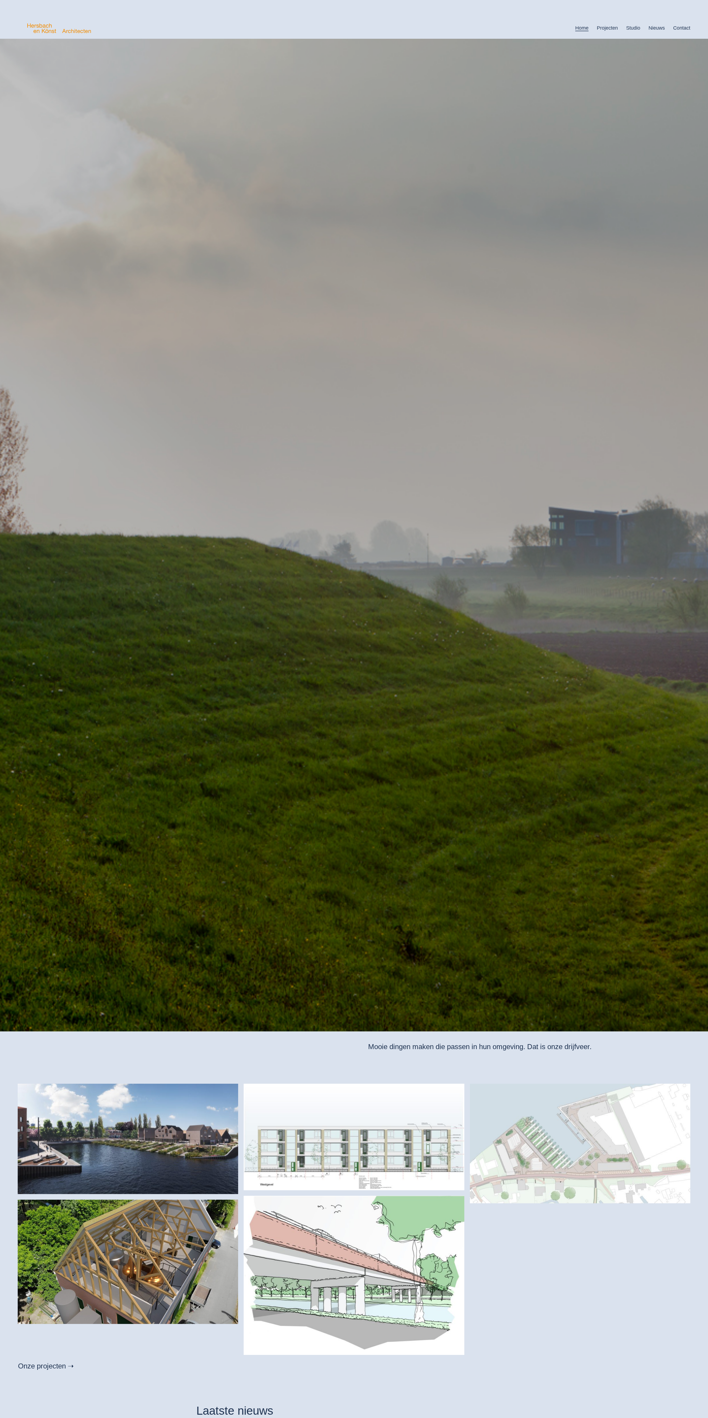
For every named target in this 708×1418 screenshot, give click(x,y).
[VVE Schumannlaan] (354, 1137)
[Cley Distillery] (128, 1262)
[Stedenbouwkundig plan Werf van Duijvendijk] (580, 1143)
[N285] (354, 1275)
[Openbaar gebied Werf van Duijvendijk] (128, 1139)
